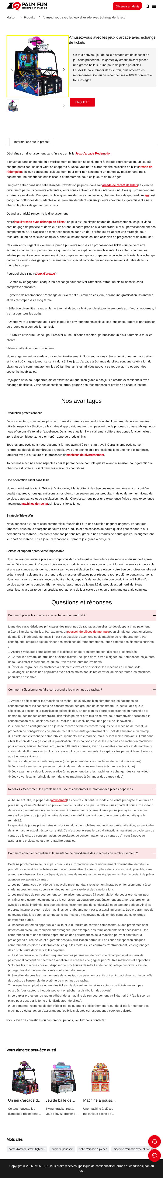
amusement (59, 800)
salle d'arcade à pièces (93, 1149)
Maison (11, 17)
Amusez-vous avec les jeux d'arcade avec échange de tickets (84, 17)
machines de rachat (34, 503)
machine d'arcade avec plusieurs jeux (136, 1149)
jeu (147, 195)
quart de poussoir (62, 1149)
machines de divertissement (85, 454)
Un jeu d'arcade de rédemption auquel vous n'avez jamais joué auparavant (25, 1088)
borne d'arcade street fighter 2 (27, 1149)
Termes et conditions (129, 1166)
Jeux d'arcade (45, 273)
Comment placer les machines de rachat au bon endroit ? (46, 615)
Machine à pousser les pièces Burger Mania (100, 1088)
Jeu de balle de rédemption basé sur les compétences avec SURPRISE (63, 1088)
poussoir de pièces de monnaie (88, 631)
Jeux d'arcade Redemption (93, 153)
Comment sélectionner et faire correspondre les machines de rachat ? (55, 689)
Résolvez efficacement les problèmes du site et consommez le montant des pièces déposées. (71, 789)
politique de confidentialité (96, 1166)
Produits (29, 17)
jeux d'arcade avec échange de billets (39, 221)
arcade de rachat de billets (120, 185)
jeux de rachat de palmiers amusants (27, 6)
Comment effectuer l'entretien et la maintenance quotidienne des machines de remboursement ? (73, 853)
